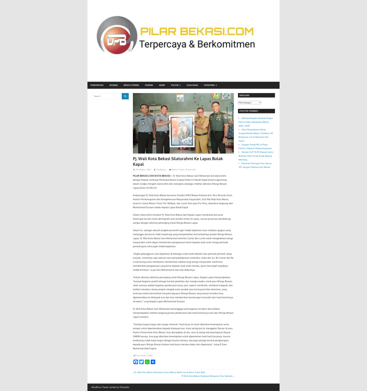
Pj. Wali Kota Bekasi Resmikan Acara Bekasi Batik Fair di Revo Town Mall (169, 372)
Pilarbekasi (161, 169)
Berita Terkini (131, 85)
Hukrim (149, 85)
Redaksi (113, 85)
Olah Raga (192, 85)
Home (162, 85)
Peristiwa (209, 85)
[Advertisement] (223, 69)
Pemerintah (96, 85)
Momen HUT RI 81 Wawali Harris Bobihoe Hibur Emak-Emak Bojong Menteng (256, 156)
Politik (174, 85)
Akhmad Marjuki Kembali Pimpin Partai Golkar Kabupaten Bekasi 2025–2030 (256, 122)
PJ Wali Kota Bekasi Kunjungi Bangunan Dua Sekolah (206, 376)
